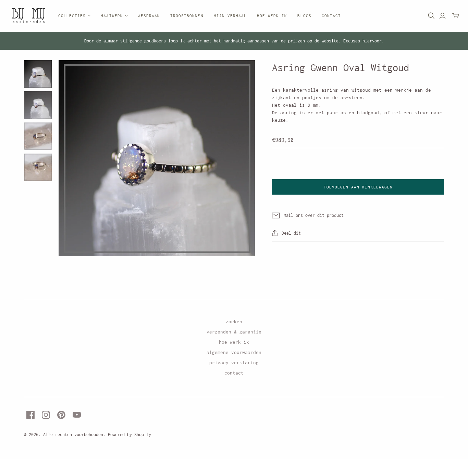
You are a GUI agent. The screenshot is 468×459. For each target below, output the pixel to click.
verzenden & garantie (234, 332)
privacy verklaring (234, 362)
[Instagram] (46, 415)
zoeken (234, 321)
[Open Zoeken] (431, 15)
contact (234, 373)
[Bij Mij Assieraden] (28, 16)
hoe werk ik (234, 342)
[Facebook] (30, 415)
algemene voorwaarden (234, 352)
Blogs (304, 15)
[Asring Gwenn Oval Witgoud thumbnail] (38, 74)
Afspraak (149, 15)
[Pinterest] (61, 415)
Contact (331, 15)
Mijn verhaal (230, 15)
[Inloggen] (442, 15)
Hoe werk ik (272, 15)
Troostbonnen (186, 15)
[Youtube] (77, 415)
